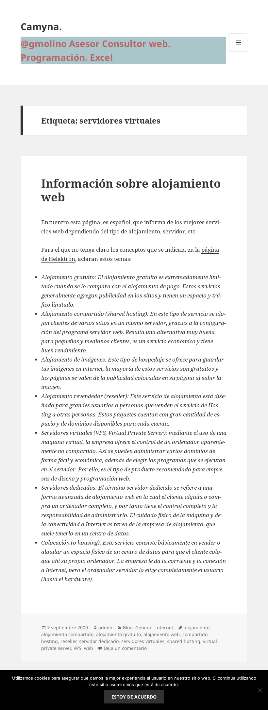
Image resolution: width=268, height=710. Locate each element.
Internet (164, 627)
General (144, 627)
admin (105, 627)
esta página (85, 222)
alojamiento (196, 627)
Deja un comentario (125, 648)
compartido (195, 634)
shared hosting (183, 641)
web (88, 648)
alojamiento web (161, 634)
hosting (49, 641)
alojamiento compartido (67, 634)
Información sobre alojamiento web (131, 190)
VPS (77, 648)
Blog (128, 627)
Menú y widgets (238, 51)
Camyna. (41, 26)
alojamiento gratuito (118, 634)
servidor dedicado (99, 641)
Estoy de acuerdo (134, 697)
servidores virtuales (142, 641)
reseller (68, 641)
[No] (260, 690)
